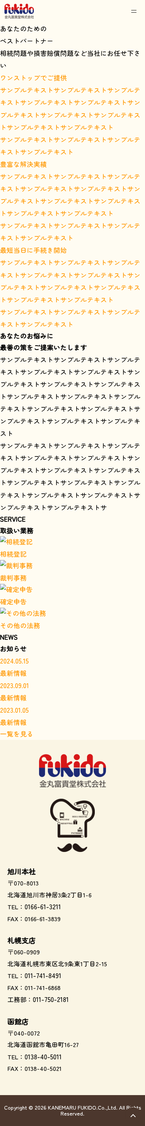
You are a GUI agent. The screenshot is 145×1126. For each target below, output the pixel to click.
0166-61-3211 (43, 906)
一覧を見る (16, 733)
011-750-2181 (51, 999)
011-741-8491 (43, 975)
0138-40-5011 (43, 1056)
